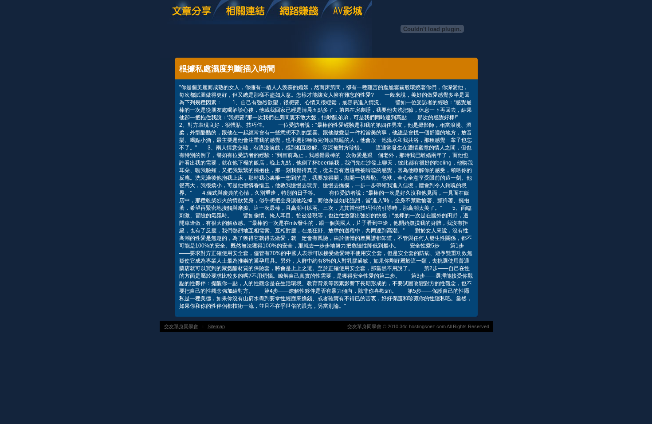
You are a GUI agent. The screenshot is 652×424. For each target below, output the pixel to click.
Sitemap (216, 326)
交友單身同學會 (181, 326)
